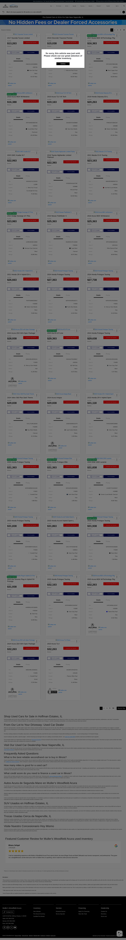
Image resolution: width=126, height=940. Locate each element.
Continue (63, 63)
